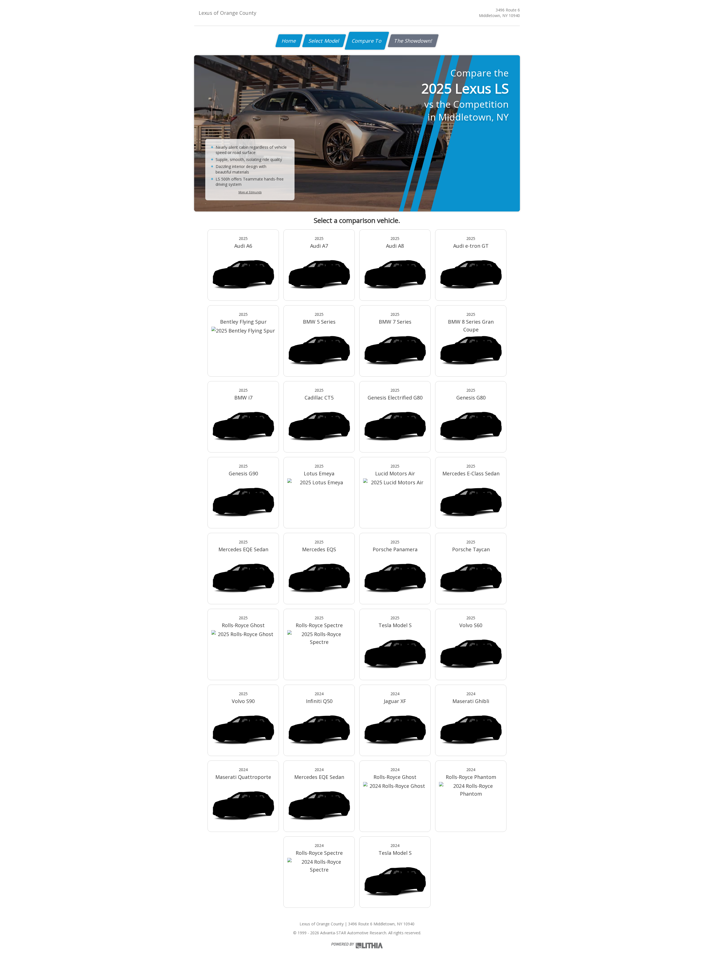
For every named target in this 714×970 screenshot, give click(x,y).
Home (289, 40)
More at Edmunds (250, 192)
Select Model (324, 40)
